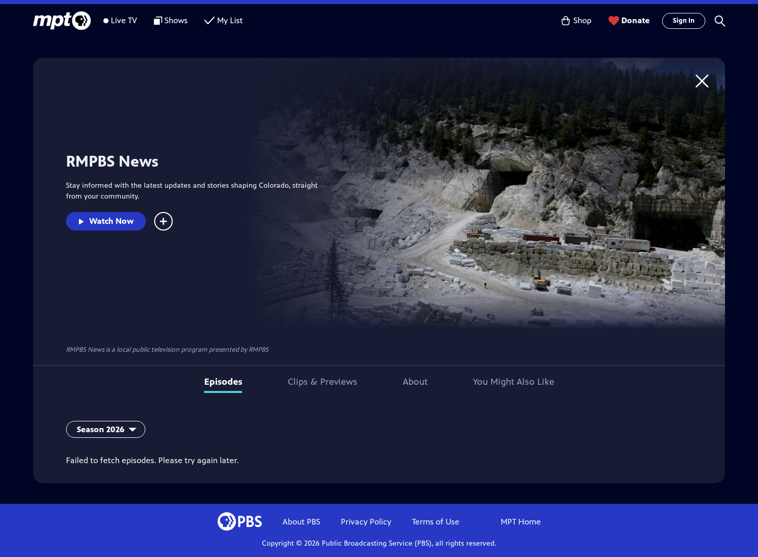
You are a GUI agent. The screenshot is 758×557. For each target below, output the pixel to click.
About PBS (301, 522)
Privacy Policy (366, 522)
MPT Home (521, 522)
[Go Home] (702, 80)
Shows (176, 20)
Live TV (124, 20)
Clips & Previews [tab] (322, 381)
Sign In (684, 21)
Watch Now (111, 221)
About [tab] (415, 381)
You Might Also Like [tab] (513, 381)
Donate (635, 20)
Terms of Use (435, 522)
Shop (582, 20)
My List (230, 20)
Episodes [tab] (223, 381)
